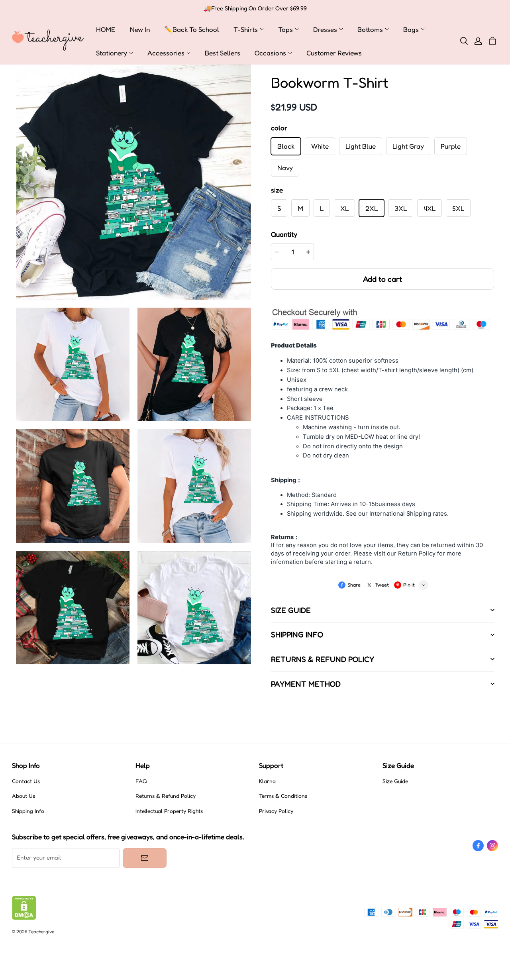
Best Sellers (222, 53)
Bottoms (370, 29)
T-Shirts (245, 29)
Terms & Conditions (283, 796)
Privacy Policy (276, 811)
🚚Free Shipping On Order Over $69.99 (255, 8)
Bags (411, 29)
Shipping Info (28, 811)
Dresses (325, 29)
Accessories (165, 53)
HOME (106, 29)
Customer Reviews (334, 53)
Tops (285, 29)
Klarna (267, 781)
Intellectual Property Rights (169, 811)
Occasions (270, 53)
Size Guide (395, 781)
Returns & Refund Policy (165, 796)
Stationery (111, 53)
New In (140, 29)
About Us (23, 796)
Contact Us (26, 781)
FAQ (141, 781)
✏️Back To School (191, 29)
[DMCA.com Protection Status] (24, 917)
